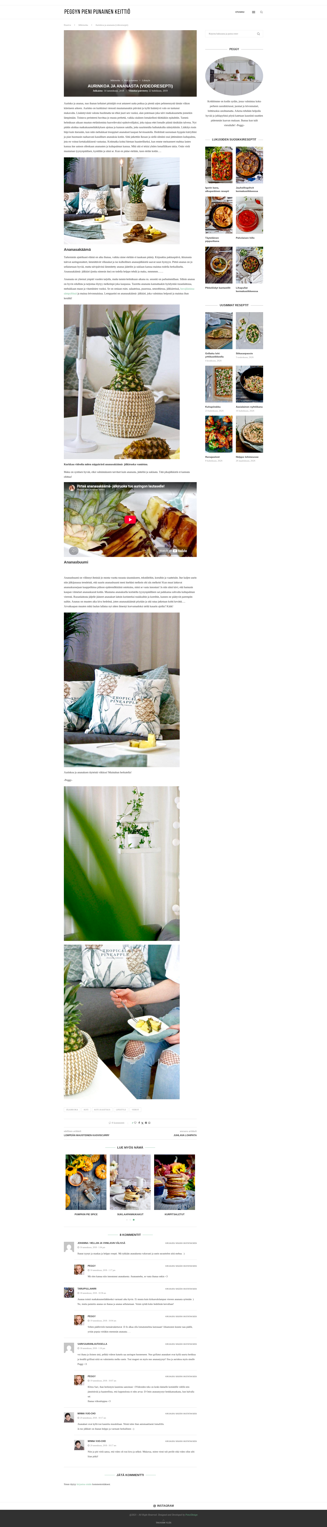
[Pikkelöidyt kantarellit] (218, 265)
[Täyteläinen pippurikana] (218, 215)
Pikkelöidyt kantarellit (217, 287)
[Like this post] (135, 1123)
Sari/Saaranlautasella (92, 1344)
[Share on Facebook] (139, 1123)
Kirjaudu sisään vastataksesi (181, 1243)
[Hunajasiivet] (218, 434)
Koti (86, 1110)
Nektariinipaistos (86, 1214)
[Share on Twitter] (142, 1123)
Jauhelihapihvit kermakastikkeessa (247, 189)
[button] (70, 1187)
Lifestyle (121, 1110)
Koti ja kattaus (102, 1110)
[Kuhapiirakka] (218, 384)
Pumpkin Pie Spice (174, 1214)
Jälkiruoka (83, 25)
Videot (135, 1110)
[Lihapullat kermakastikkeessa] (249, 265)
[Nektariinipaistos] (86, 1182)
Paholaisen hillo (245, 237)
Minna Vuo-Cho (86, 1413)
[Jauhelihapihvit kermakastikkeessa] (249, 165)
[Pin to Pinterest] (146, 1123)
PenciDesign (191, 1515)
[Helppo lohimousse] (249, 434)
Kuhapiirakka (213, 406)
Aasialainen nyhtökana (249, 406)
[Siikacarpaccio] (249, 330)
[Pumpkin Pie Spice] (174, 1182)
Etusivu (240, 12)
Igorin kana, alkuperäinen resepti (217, 189)
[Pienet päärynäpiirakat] (130, 1182)
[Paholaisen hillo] (249, 215)
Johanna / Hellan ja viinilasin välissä (101, 1243)
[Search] (261, 12)
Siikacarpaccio (244, 353)
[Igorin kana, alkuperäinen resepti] (218, 165)
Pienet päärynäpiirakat (130, 1214)
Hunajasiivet (212, 457)
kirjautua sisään (84, 1484)
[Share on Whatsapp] (149, 1123)
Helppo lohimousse (247, 457)
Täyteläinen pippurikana (212, 239)
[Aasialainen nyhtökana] (249, 384)
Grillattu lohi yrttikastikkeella (214, 355)
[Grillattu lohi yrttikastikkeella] (218, 330)
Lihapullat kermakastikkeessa (247, 289)
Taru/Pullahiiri (86, 1288)
